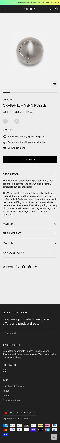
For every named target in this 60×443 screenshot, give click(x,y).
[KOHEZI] (30, 9)
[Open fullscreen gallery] (55, 83)
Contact (7, 395)
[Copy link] (35, 266)
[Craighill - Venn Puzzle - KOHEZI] (30, 51)
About (6, 390)
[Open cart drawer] (56, 9)
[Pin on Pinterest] (29, 266)
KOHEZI (24, 419)
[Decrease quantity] (5, 121)
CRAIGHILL (8, 99)
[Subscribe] (53, 333)
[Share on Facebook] (23, 266)
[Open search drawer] (50, 9)
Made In (8, 243)
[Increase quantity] (16, 121)
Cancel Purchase (11, 400)
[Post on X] (17, 266)
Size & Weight (12, 233)
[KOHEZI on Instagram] (4, 370)
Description (11, 174)
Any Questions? (13, 253)
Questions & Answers (13, 386)
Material (9, 224)
